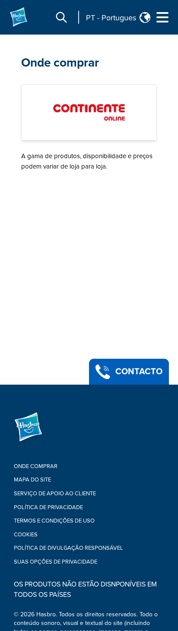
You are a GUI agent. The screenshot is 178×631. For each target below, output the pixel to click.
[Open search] (61, 17)
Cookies (26, 534)
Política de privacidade (48, 507)
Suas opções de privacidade (55, 561)
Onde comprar (60, 62)
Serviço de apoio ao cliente (55, 493)
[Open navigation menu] (162, 17)
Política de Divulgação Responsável (68, 548)
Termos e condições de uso (54, 520)
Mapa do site (32, 479)
